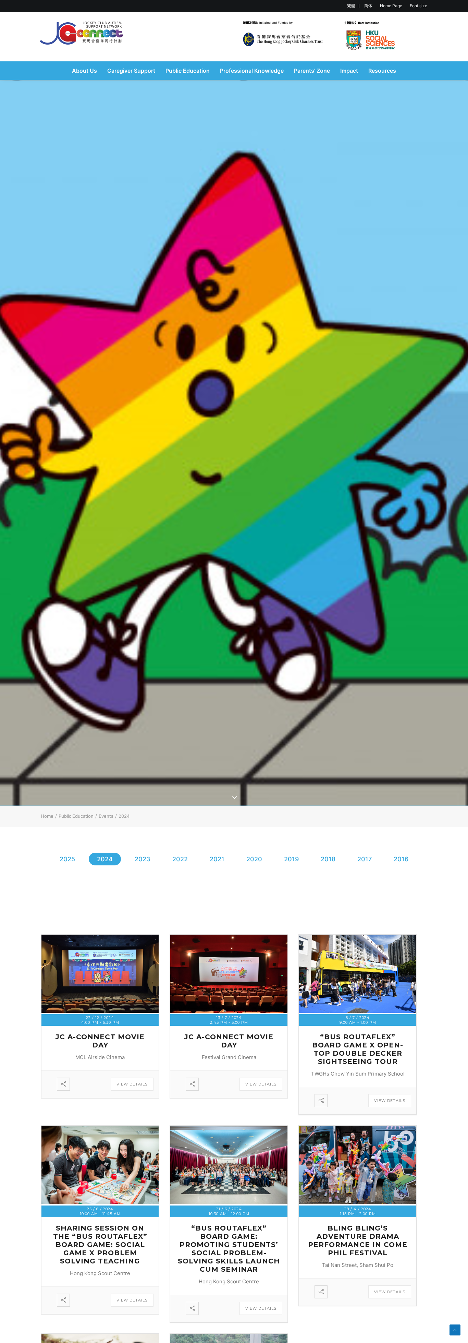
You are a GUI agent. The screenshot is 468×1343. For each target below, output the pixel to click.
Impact (349, 70)
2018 (328, 859)
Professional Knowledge (252, 70)
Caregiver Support (131, 70)
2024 (105, 859)
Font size (418, 5)
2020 (254, 859)
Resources (382, 70)
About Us (84, 70)
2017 (364, 859)
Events (106, 816)
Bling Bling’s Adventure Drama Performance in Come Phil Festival (357, 1240)
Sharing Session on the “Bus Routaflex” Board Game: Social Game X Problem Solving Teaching (100, 1244)
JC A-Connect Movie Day (100, 1041)
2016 (401, 859)
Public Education (187, 70)
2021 (217, 859)
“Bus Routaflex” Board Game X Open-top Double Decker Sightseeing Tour (357, 1049)
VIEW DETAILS (132, 1084)
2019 (291, 859)
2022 (180, 859)
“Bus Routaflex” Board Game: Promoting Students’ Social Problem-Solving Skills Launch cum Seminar (229, 1248)
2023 (142, 859)
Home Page (391, 5)
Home (47, 816)
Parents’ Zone (312, 70)
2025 (67, 859)
